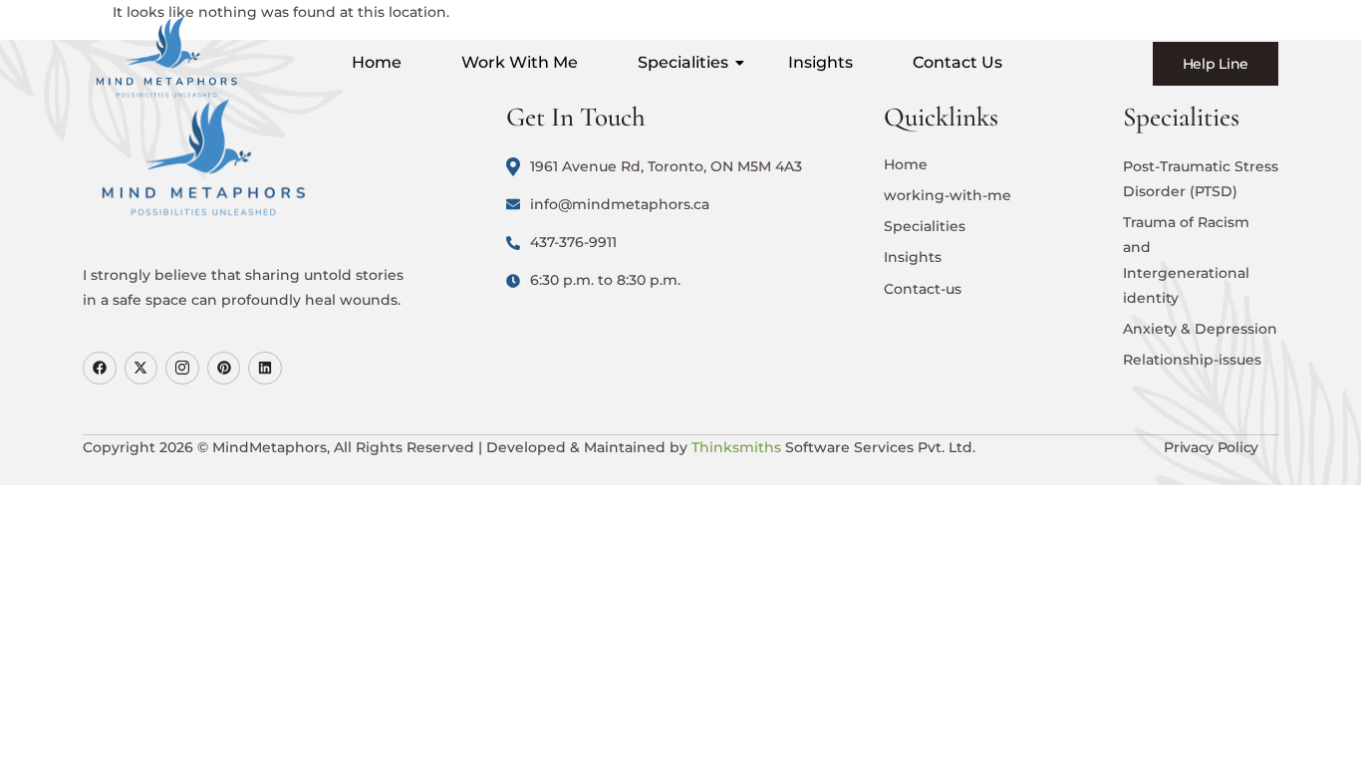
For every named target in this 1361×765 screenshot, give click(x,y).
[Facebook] (100, 368)
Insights (820, 62)
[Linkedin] (265, 368)
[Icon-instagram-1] (182, 368)
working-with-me (947, 195)
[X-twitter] (141, 368)
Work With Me (519, 62)
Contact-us (922, 289)
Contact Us (957, 62)
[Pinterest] (224, 368)
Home (377, 62)
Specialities (683, 62)
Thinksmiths (736, 447)
